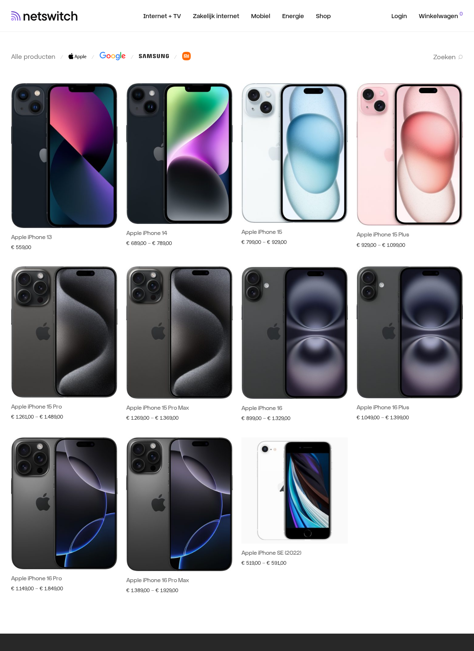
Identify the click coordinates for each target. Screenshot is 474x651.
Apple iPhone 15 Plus (383, 234)
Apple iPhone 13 (31, 237)
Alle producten (33, 56)
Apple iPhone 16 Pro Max (157, 580)
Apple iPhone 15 (261, 231)
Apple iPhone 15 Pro (36, 406)
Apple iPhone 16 (261, 408)
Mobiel (260, 16)
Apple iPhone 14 (146, 232)
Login (399, 16)
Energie (293, 16)
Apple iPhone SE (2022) (271, 552)
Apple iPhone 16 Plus (383, 407)
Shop (323, 16)
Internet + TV (162, 16)
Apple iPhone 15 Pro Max (157, 407)
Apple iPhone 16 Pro (36, 578)
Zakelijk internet (216, 16)
